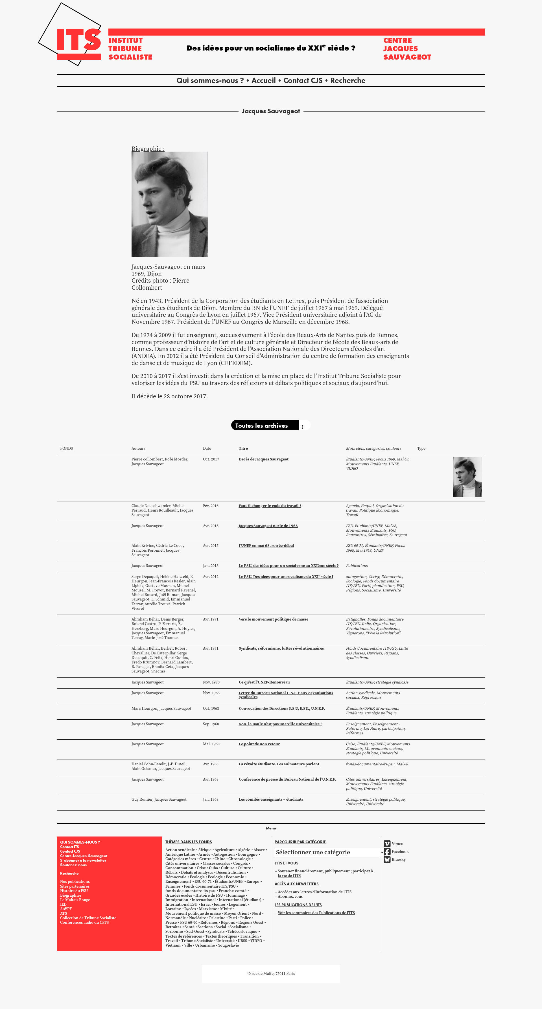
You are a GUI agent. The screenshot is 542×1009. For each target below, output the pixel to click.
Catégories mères (180, 859)
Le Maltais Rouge (75, 900)
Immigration (176, 900)
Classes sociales (216, 863)
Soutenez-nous (73, 864)
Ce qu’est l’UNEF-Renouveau (264, 682)
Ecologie (215, 877)
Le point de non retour (259, 744)
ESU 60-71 (203, 881)
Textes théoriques (221, 936)
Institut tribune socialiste (130, 48)
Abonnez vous (290, 896)
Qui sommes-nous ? (210, 80)
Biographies (70, 895)
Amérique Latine (180, 854)
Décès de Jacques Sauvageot (264, 459)
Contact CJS (303, 80)
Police (245, 918)
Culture (227, 868)
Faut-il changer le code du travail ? (270, 505)
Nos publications (75, 881)
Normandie (175, 918)
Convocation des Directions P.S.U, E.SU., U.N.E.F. (282, 708)
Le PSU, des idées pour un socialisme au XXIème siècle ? (289, 565)
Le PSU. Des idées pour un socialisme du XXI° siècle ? (286, 576)
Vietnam (173, 945)
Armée (204, 854)
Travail (171, 941)
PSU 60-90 (188, 922)
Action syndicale (180, 850)
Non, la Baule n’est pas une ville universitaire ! (280, 724)
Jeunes (220, 904)
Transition (249, 936)
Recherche (348, 80)
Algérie (244, 850)
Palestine (217, 918)
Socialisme (239, 927)
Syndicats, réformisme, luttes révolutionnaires (281, 648)
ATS (63, 913)
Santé (189, 927)
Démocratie (175, 877)
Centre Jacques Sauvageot (407, 48)
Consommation (179, 868)
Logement (238, 904)
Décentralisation (231, 872)
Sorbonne (174, 931)
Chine (220, 859)
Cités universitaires (182, 863)
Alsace (259, 850)
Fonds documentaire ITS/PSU (210, 886)
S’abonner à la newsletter (83, 860)
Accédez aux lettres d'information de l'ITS (314, 892)
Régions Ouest (250, 922)
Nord (256, 913)
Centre (205, 859)
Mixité (226, 909)
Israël (206, 904)
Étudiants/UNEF (229, 881)
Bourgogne (247, 854)
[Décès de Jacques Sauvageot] (467, 477)
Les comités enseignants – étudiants (271, 799)
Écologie (197, 877)
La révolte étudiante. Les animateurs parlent (279, 764)
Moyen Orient (236, 913)
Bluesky (399, 859)
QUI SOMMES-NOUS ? (80, 842)
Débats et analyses (197, 872)
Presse (171, 922)
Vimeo (397, 843)
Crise (201, 868)
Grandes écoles (178, 895)
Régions (228, 922)
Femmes (172, 886)
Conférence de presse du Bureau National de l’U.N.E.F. (287, 779)
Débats (171, 872)
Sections (205, 927)
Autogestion (224, 854)
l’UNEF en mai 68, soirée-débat (266, 545)
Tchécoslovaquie (242, 931)
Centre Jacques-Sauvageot (83, 855)
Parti (232, 918)
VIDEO (256, 941)
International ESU (181, 904)
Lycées (190, 909)
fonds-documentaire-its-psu (190, 891)
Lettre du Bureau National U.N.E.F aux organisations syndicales (286, 695)
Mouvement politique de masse (193, 913)
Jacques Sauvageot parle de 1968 (268, 525)
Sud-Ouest (195, 931)
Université (225, 941)
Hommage (235, 895)
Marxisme (208, 909)
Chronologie (239, 859)
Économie (235, 877)
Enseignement (178, 881)
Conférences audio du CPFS (84, 922)
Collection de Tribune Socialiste (88, 918)
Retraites (173, 927)
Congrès (240, 863)
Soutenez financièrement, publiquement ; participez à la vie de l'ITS (325, 873)
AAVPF (66, 909)
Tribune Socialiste (197, 941)
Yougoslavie (228, 945)
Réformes (209, 922)
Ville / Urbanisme (199, 945)
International (204, 900)
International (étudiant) (240, 900)
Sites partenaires (74, 886)
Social (221, 927)
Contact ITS (69, 846)
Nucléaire (197, 918)
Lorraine (173, 909)
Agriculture (225, 850)
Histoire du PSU (74, 891)
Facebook (400, 851)
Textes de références (183, 936)
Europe (252, 881)
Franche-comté (232, 891)
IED (63, 904)
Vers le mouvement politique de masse (273, 619)
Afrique (204, 850)
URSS (242, 941)
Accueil (264, 80)
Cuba (213, 868)
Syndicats (215, 931)
